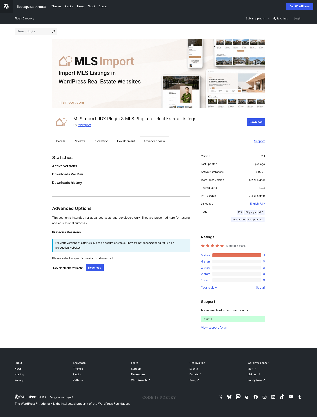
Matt (252, 368)
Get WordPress (300, 6)
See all (260, 287)
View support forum (214, 327)
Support (259, 141)
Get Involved (197, 362)
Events (194, 368)
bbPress (254, 374)
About (18, 362)
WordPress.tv (141, 380)
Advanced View (154, 141)
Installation (101, 141)
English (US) (257, 203)
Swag (194, 380)
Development (126, 141)
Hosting (19, 374)
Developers (138, 374)
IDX (240, 212)
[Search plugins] (53, 31)
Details (60, 141)
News (18, 368)
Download (256, 121)
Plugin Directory (24, 18)
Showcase (79, 362)
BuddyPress (256, 380)
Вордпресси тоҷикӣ (61, 397)
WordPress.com (259, 362)
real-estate (238, 219)
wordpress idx (255, 219)
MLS (261, 212)
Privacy (19, 380)
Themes (78, 368)
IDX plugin (250, 212)
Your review (209, 287)
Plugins (77, 374)
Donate (196, 374)
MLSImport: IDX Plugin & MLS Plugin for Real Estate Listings (134, 118)
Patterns (78, 380)
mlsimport (84, 125)
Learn (134, 362)
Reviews (79, 141)
